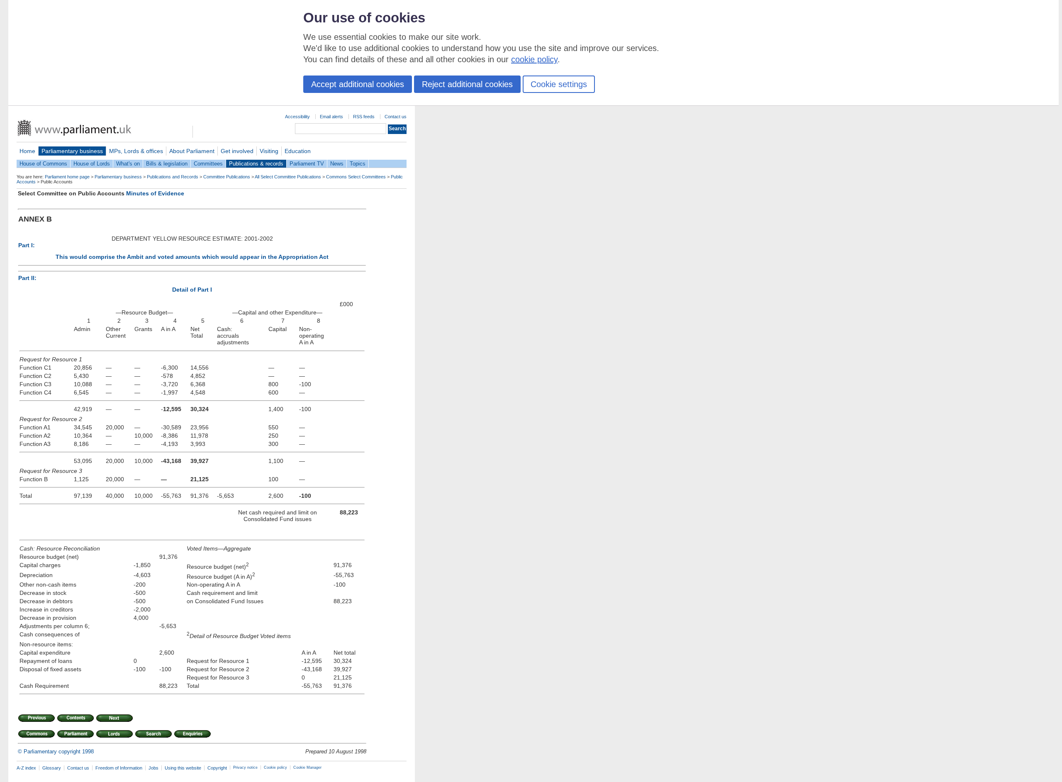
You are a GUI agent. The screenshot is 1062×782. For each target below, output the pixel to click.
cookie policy (534, 59)
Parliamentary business (72, 151)
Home (27, 151)
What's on (128, 164)
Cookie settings (559, 84)
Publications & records (256, 164)
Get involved (237, 151)
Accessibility (297, 116)
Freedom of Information (118, 767)
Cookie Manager (307, 767)
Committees (208, 164)
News (336, 164)
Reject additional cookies (467, 84)
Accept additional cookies (357, 84)
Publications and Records (172, 176)
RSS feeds (364, 116)
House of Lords (91, 164)
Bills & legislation (167, 164)
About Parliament (191, 151)
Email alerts (331, 116)
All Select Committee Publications (288, 176)
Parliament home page (67, 176)
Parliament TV (307, 164)
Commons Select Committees (356, 176)
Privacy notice (245, 767)
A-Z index (26, 767)
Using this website (183, 767)
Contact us (396, 116)
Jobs (153, 767)
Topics (357, 164)
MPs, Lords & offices (136, 151)
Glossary (51, 767)
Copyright (217, 767)
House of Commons (43, 164)
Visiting (269, 151)
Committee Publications (226, 176)
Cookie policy (275, 767)
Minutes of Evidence (155, 193)
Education (298, 151)
